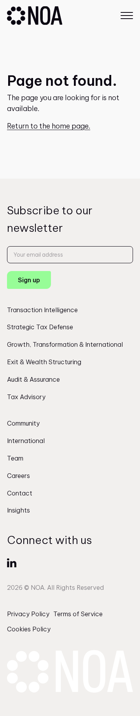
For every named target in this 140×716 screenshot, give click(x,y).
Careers (18, 476)
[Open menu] (127, 15)
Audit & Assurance (33, 379)
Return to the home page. (48, 126)
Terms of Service (78, 614)
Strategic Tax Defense (40, 327)
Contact (19, 493)
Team (15, 458)
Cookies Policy (29, 629)
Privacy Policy (28, 614)
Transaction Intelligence (42, 310)
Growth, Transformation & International (65, 344)
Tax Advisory (26, 397)
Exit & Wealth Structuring (44, 362)
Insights (18, 510)
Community (23, 423)
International (26, 441)
